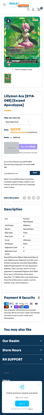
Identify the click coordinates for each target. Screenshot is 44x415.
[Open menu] (4, 4)
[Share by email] (38, 198)
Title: (12, 118)
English (6, 373)
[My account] (33, 9)
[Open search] (28, 9)
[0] (39, 9)
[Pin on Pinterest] (29, 198)
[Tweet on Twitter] (33, 198)
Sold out (11, 148)
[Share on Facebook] (24, 198)
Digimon (7, 110)
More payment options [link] (28, 152)
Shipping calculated (19, 132)
